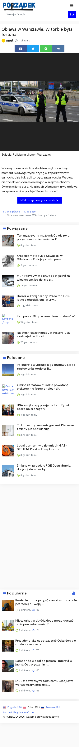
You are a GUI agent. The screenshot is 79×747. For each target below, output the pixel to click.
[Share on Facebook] (21, 48)
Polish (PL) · (34, 707)
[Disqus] (39, 536)
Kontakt (7, 712)
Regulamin (19, 712)
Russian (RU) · (53, 707)
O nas (30, 712)
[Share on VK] (58, 48)
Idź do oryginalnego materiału (38, 200)
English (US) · (15, 707)
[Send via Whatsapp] (46, 48)
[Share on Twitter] (33, 48)
